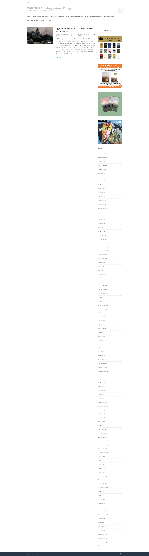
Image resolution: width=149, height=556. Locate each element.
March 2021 (101, 282)
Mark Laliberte (59, 34)
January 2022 (101, 243)
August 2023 (101, 169)
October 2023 (101, 161)
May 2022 (100, 227)
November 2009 (102, 542)
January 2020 (101, 320)
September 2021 (102, 258)
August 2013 (101, 410)
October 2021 (101, 254)
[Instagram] (28, 2)
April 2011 (100, 503)
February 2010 (102, 530)
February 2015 (102, 363)
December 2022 (102, 200)
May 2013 (100, 421)
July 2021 (100, 266)
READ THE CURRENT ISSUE (40, 16)
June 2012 (100, 460)
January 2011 (101, 511)
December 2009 (102, 538)
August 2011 (101, 491)
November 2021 (102, 250)
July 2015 (100, 348)
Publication (79, 35)
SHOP (42, 20)
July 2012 (100, 456)
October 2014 (101, 375)
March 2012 (101, 472)
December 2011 (102, 480)
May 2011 (100, 499)
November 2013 (102, 398)
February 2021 (102, 285)
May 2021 (100, 274)
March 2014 (101, 386)
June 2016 (101, 336)
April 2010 (101, 522)
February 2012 (102, 476)
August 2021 (101, 262)
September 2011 (102, 487)
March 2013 (101, 429)
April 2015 (100, 355)
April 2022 (101, 231)
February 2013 (102, 433)
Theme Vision (41, 554)
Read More (58, 57)
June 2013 (100, 417)
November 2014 (102, 371)
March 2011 (101, 507)
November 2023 (102, 157)
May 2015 (100, 351)
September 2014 (102, 379)
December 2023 (102, 153)
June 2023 (101, 177)
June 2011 (100, 495)
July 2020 (100, 313)
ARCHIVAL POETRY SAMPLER (74, 16)
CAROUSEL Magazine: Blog (49, 8)
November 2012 (102, 445)
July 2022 (100, 219)
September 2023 (102, 165)
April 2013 (100, 425)
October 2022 (101, 208)
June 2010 (101, 518)
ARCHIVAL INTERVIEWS (57, 16)
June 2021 (100, 270)
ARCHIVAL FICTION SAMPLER (93, 16)
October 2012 (101, 448)
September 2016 (102, 328)
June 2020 (101, 316)
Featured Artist (83, 34)
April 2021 (100, 278)
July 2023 (100, 173)
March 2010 (101, 526)
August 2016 (101, 332)
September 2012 (102, 452)
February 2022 (102, 239)
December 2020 (102, 293)
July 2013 (100, 414)
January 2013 (101, 437)
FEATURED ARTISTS (109, 16)
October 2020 (101, 301)
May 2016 (100, 340)
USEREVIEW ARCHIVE (32, 20)
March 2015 (101, 359)
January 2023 (101, 196)
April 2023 (101, 184)
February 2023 (102, 192)
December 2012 (102, 441)
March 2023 (101, 188)
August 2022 (101, 216)
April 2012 (100, 468)
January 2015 (101, 367)
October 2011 (101, 483)
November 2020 (102, 297)
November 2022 (102, 204)
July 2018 (100, 324)
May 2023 (100, 181)
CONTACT (50, 20)
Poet (88, 34)
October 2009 (101, 546)
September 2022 (102, 212)
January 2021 (101, 289)
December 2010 (102, 514)
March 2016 (101, 344)
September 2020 (102, 305)
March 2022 (101, 235)
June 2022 (101, 223)
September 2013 (102, 406)
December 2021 (102, 247)
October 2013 (101, 402)
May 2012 (100, 464)
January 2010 (101, 534)
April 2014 (101, 382)
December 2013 (102, 394)
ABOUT (29, 16)
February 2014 (102, 390)
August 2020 (101, 309)
